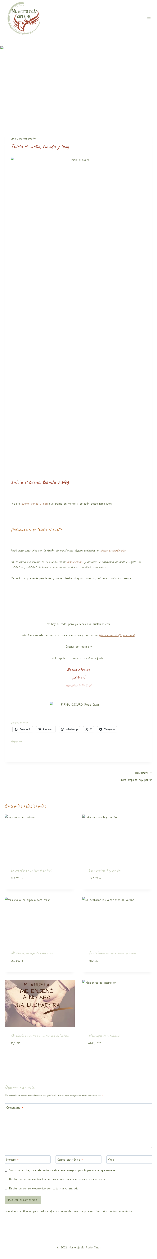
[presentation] (40, 838)
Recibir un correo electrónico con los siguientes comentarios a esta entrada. (57, 1179)
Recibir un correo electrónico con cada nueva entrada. (44, 1188)
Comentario (14, 1107)
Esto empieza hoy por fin (136, 776)
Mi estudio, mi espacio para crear (32, 953)
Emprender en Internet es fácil (31, 870)
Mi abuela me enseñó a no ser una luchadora (40, 1035)
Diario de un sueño (23, 139)
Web (111, 1159)
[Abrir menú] (148, 18)
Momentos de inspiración (104, 1035)
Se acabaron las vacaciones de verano (113, 953)
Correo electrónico (70, 1159)
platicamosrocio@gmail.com (117, 635)
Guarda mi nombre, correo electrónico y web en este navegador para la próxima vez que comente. (62, 1170)
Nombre (12, 1159)
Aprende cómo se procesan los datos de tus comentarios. (97, 1211)
